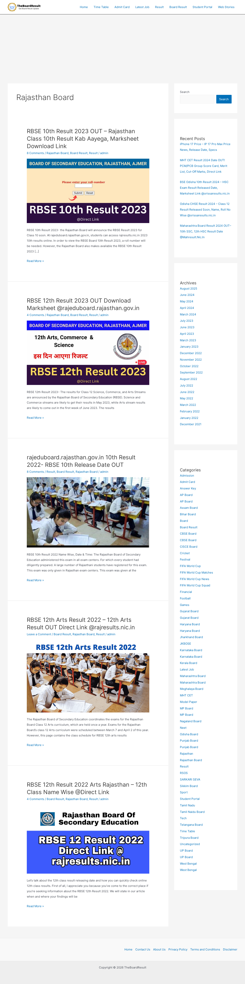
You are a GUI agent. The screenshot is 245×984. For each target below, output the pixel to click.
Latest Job (142, 7)
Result (159, 7)
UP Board (186, 850)
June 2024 (187, 295)
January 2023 (189, 346)
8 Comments (35, 153)
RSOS (184, 773)
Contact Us (142, 949)
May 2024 (186, 301)
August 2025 (188, 288)
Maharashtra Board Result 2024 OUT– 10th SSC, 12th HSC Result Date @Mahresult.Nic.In (205, 231)
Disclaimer (230, 949)
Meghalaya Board (191, 689)
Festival (185, 559)
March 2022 (188, 405)
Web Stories (226, 7)
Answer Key (188, 488)
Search (184, 92)
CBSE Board (188, 533)
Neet (183, 728)
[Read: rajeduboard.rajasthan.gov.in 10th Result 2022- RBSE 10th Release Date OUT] (88, 512)
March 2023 (188, 340)
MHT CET (186, 695)
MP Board (186, 708)
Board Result (178, 7)
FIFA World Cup (190, 566)
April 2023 (187, 334)
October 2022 (189, 366)
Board (184, 521)
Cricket (185, 553)
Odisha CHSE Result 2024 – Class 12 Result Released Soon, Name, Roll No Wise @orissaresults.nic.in (205, 209)
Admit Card (122, 7)
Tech (183, 818)
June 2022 (187, 392)
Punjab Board (189, 740)
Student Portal (202, 7)
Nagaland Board (190, 721)
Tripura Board (189, 838)
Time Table (101, 7)
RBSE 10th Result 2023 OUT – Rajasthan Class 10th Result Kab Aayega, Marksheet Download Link (83, 138)
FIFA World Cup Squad (195, 585)
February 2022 (190, 411)
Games (184, 605)
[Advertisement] (122, 43)
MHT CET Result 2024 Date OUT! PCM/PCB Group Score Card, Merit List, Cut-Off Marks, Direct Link (203, 165)
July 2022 (186, 385)
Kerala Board (188, 663)
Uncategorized (190, 844)
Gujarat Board (189, 611)
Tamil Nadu (187, 805)
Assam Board (189, 508)
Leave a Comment (39, 634)
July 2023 (186, 321)
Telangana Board (191, 824)
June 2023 (187, 327)
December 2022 (191, 353)
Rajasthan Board (58, 153)
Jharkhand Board (191, 637)
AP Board (186, 495)
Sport (184, 792)
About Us (159, 949)
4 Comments (35, 315)
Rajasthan (186, 753)
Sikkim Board (189, 786)
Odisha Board (189, 734)
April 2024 (187, 308)
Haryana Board (190, 624)
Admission (187, 475)
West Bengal (188, 863)
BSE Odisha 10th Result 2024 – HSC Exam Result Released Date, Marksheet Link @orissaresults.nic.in (205, 187)
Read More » (35, 260)
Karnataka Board (191, 650)
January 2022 (189, 418)
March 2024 (188, 314)
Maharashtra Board (193, 676)
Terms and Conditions (205, 949)
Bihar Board (188, 514)
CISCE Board (188, 546)
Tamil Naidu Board (192, 812)
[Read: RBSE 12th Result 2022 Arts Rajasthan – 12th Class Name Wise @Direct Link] (88, 839)
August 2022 (188, 379)
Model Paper (188, 702)
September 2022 (191, 372)
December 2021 (190, 424)
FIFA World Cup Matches (196, 572)
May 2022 (186, 398)
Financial (186, 592)
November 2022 (191, 359)
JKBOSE (185, 643)
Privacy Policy (177, 949)
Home (84, 7)
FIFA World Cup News (194, 579)
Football (185, 598)
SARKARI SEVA (190, 779)
